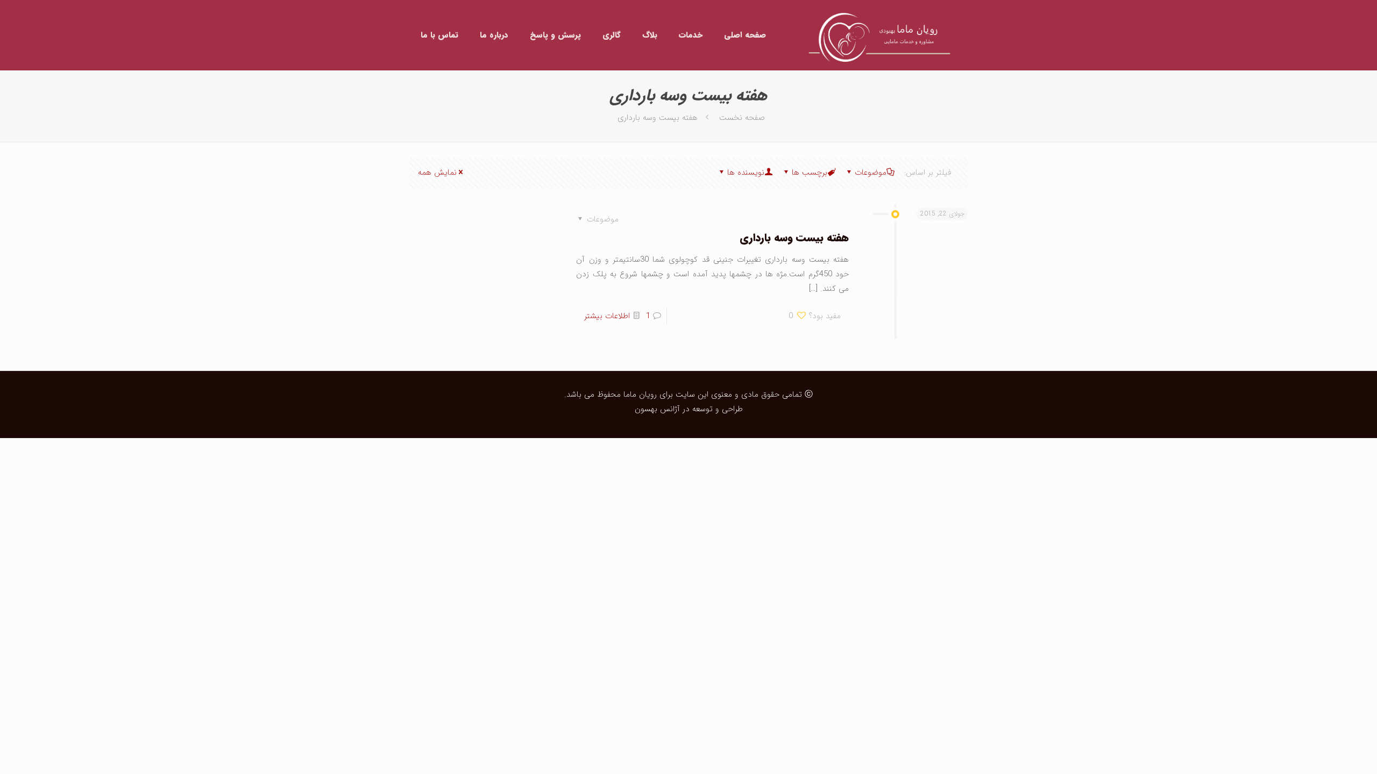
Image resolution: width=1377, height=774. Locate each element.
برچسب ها (809, 172)
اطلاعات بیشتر (607, 316)
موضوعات (870, 172)
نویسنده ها (745, 172)
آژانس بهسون (657, 409)
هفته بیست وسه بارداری (794, 238)
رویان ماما (639, 394)
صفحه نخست (742, 117)
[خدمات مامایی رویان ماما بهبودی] (875, 35)
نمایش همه (437, 172)
